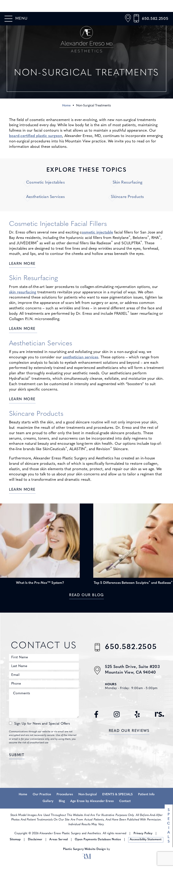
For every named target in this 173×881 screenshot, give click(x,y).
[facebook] (96, 717)
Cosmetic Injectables (45, 183)
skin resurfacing (22, 292)
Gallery (48, 801)
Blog (62, 801)
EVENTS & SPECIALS (117, 794)
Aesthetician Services (45, 197)
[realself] (159, 717)
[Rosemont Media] (86, 857)
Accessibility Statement (146, 839)
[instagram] (117, 717)
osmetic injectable (97, 232)
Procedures (65, 794)
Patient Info (146, 794)
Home (66, 105)
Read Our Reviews (129, 731)
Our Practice (42, 794)
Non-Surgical (87, 794)
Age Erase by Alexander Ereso (92, 801)
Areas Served (58, 839)
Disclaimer (35, 839)
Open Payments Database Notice (98, 839)
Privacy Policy (143, 833)
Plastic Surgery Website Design (84, 849)
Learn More (22, 264)
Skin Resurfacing (128, 183)
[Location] (128, 18)
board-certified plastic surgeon (35, 136)
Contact (125, 801)
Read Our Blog (86, 595)
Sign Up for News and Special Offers (42, 724)
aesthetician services (80, 357)
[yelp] (137, 717)
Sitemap (15, 839)
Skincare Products (127, 197)
